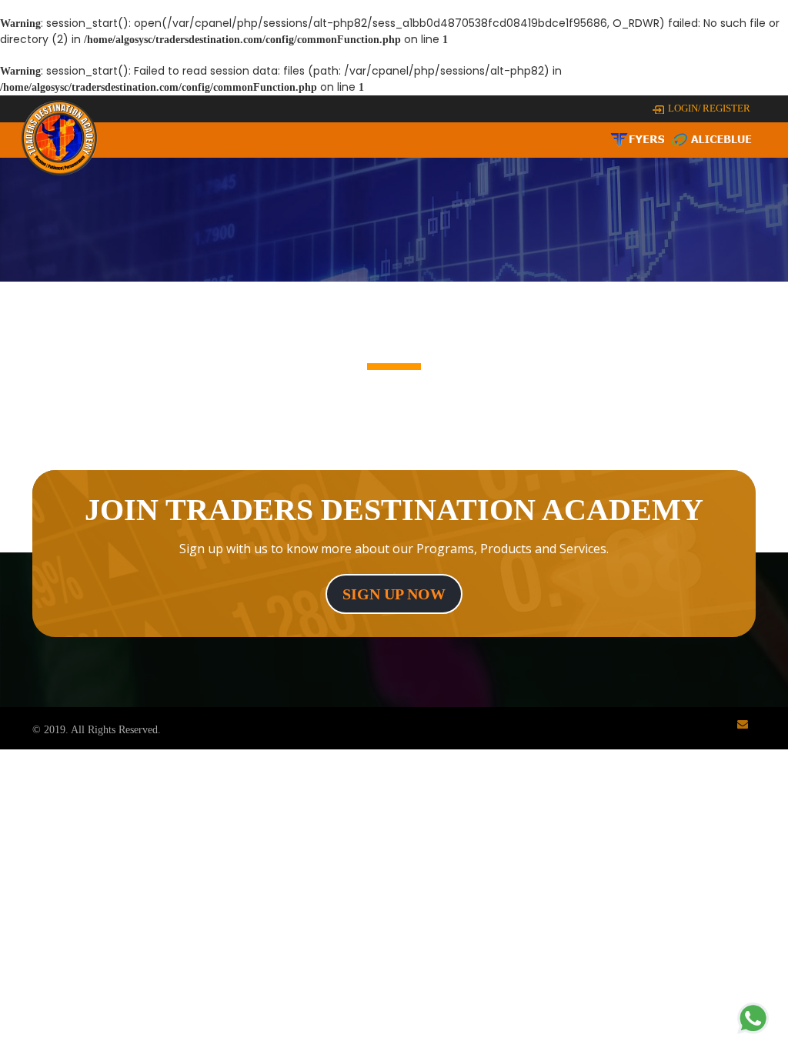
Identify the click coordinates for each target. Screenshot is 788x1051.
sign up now (394, 594)
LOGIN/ (684, 108)
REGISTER (726, 108)
